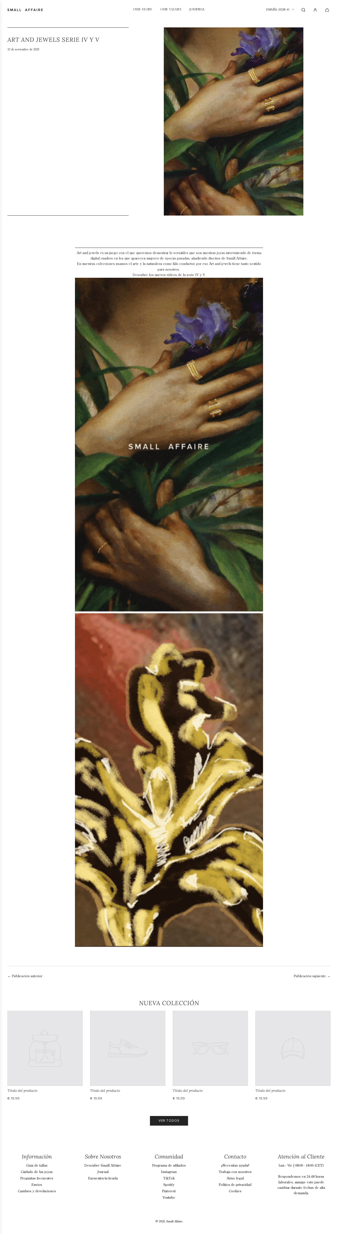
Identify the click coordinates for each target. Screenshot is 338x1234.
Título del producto (22, 1090)
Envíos (36, 1185)
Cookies (235, 1191)
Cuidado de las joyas (37, 1172)
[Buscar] (303, 10)
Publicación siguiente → (312, 976)
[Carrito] (327, 10)
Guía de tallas (37, 1165)
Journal (103, 1172)
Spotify (168, 1185)
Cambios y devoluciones (37, 1191)
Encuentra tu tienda (103, 1178)
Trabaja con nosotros (235, 1172)
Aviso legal (235, 1178)
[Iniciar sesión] (315, 10)
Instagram (169, 1172)
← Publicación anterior (24, 976)
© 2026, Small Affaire (169, 1221)
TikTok (169, 1178)
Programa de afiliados (169, 1165)
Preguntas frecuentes (36, 1178)
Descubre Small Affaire (102, 1165)
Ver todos (169, 1121)
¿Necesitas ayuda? (235, 1165)
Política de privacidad (235, 1185)
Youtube (169, 1197)
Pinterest (169, 1191)
